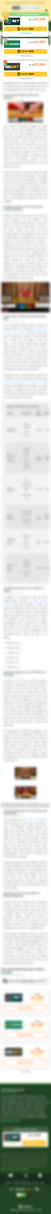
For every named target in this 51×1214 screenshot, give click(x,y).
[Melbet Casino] (12, 65)
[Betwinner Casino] (12, 42)
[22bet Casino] (12, 20)
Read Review (27, 33)
